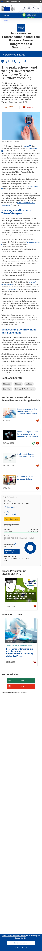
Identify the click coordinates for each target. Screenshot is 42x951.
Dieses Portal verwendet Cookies (14, 936)
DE (3, 61)
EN (7, 61)
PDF (22, 686)
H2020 (6, 20)
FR (16, 61)
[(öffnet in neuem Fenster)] (8, 7)
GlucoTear (6, 384)
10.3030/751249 (9, 514)
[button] (29, 8)
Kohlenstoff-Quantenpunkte (24, 389)
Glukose (18, 384)
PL (24, 61)
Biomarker (13, 289)
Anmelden (24, 8)
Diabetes (26, 146)
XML (22, 681)
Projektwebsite (10, 507)
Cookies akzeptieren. (21, 943)
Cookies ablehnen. (21, 948)
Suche (34, 8)
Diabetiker (6, 389)
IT (20, 61)
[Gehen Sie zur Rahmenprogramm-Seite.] (21, 28)
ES (11, 61)
